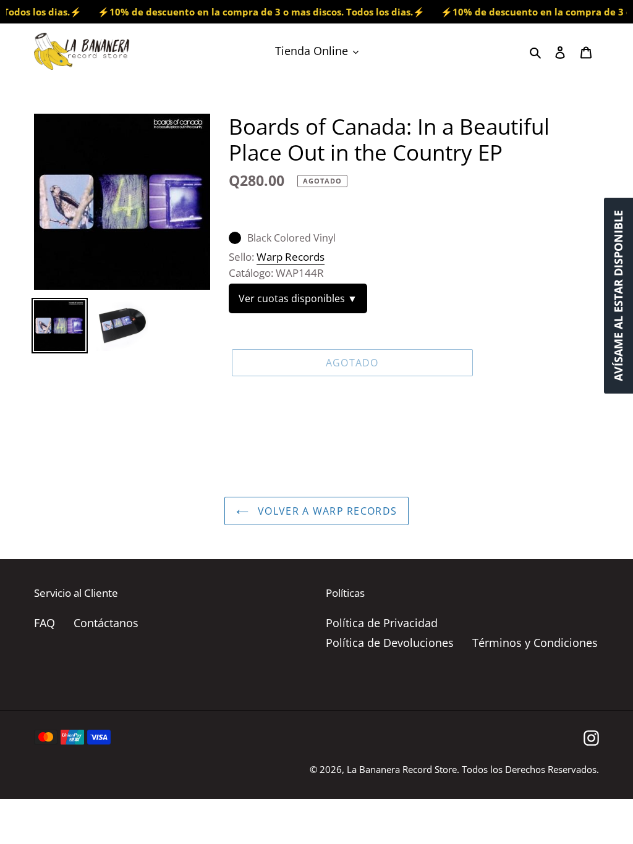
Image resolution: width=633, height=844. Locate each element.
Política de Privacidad (382, 622)
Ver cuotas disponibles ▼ (298, 298)
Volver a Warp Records (326, 511)
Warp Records (291, 257)
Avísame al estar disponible (618, 295)
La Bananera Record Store (402, 769)
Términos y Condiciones (535, 642)
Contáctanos (106, 622)
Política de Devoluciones (390, 642)
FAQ (44, 622)
